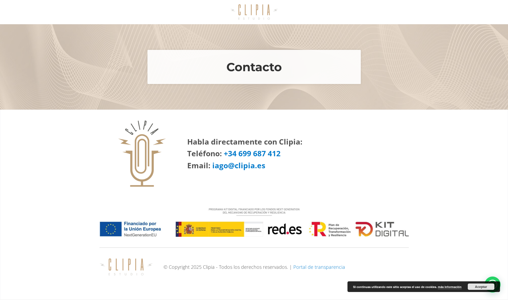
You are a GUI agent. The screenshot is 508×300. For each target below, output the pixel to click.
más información (450, 287)
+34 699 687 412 (252, 153)
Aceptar (481, 286)
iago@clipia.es (238, 165)
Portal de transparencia (319, 267)
